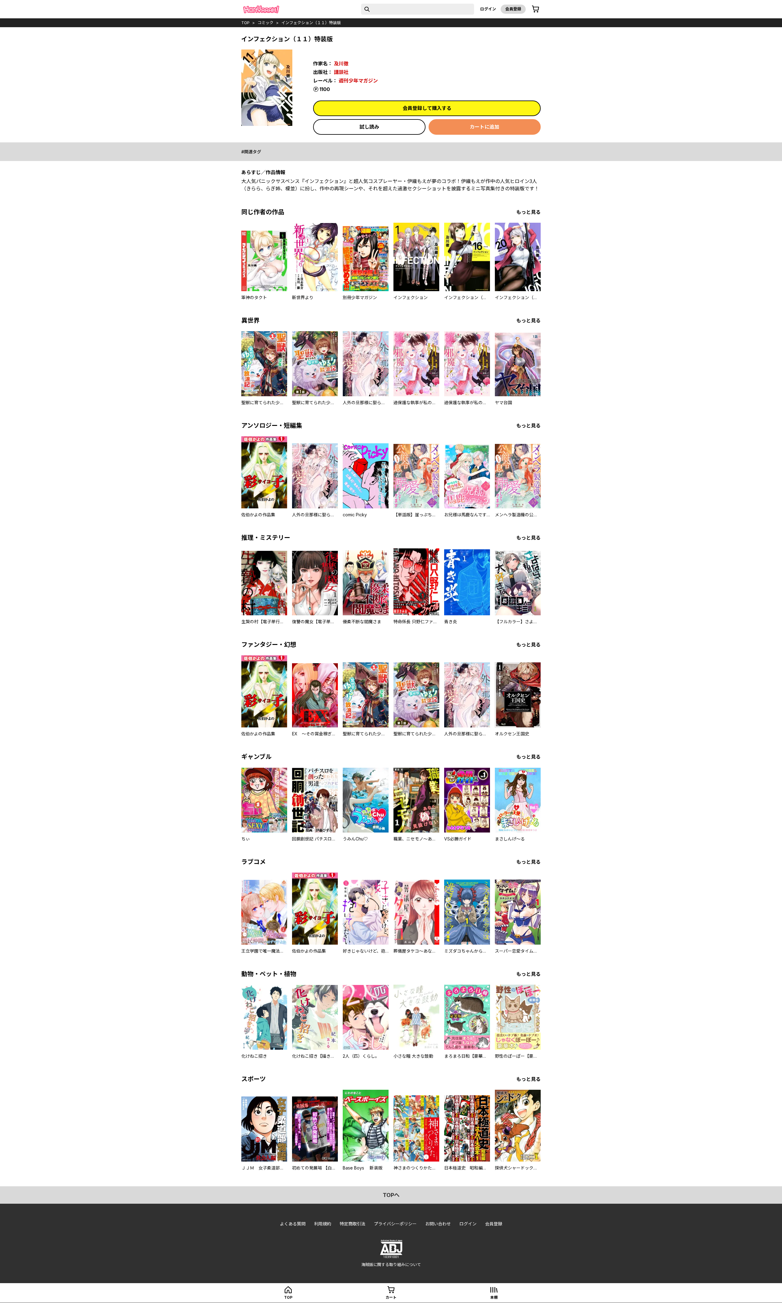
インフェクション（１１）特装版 (311, 22)
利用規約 (322, 1223)
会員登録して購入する (427, 108)
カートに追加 (484, 127)
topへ (391, 1195)
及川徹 (341, 63)
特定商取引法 (352, 1223)
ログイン (488, 8)
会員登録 (513, 8)
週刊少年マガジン (358, 81)
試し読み (369, 127)
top (245, 22)
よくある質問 (292, 1223)
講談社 (341, 72)
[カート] (535, 9)
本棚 (494, 1297)
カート (391, 1297)
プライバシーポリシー (395, 1223)
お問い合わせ (438, 1223)
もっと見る (528, 212)
